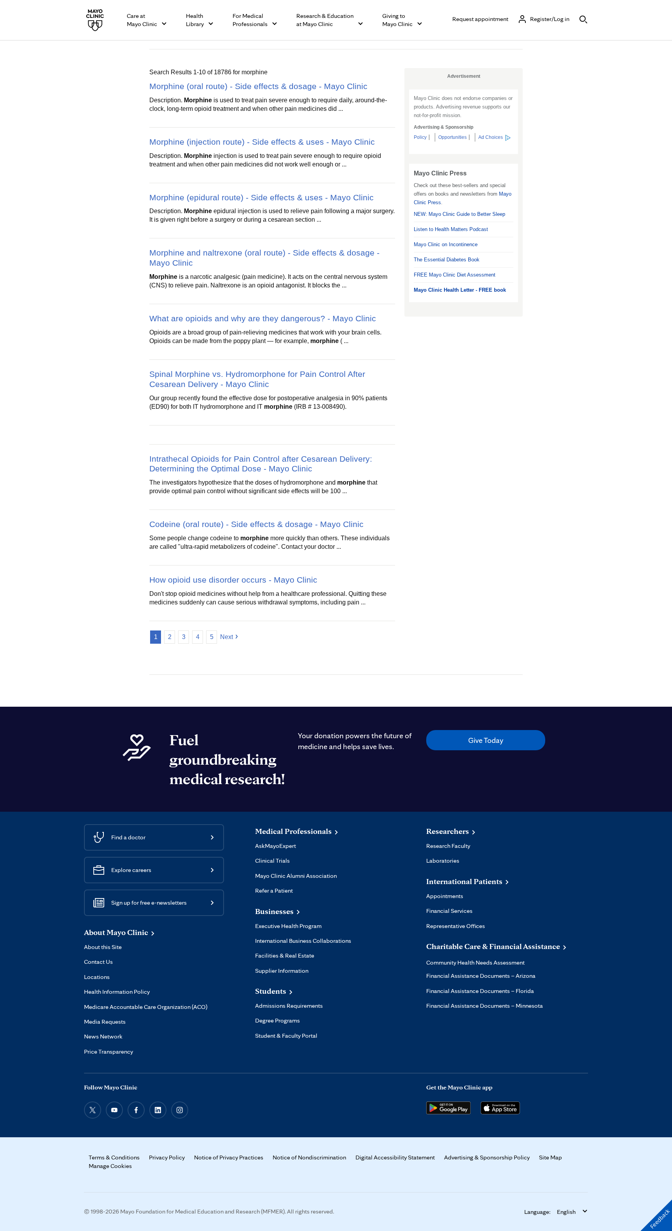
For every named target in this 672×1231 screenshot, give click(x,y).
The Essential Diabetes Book (447, 260)
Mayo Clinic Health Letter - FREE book (460, 290)
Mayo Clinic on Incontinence (446, 244)
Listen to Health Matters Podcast (451, 229)
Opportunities (452, 137)
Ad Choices (490, 137)
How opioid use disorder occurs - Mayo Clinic (233, 579)
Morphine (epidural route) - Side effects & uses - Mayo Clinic (261, 197)
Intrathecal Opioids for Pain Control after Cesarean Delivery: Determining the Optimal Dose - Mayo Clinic (260, 463)
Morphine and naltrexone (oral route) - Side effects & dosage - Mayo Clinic (264, 257)
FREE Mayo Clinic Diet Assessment (454, 275)
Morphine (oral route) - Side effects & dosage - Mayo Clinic (258, 86)
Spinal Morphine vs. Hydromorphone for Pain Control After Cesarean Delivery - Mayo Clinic (257, 379)
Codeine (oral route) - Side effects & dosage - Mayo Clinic (256, 524)
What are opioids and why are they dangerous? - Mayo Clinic (262, 318)
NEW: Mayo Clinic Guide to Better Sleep (459, 214)
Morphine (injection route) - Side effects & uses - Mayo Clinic (262, 141)
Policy (420, 137)
